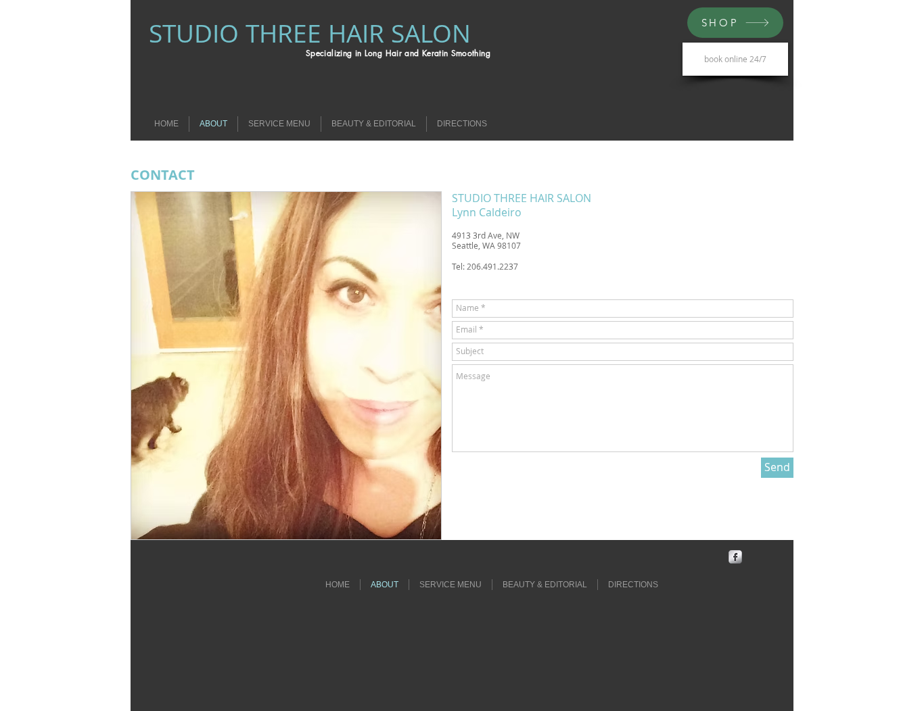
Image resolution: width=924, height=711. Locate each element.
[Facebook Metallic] (735, 557)
